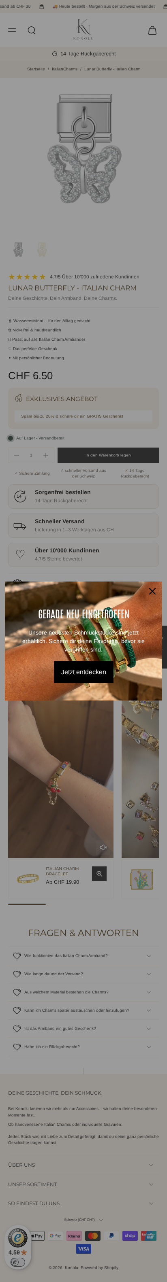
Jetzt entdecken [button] (83, 672)
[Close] (152, 591)
